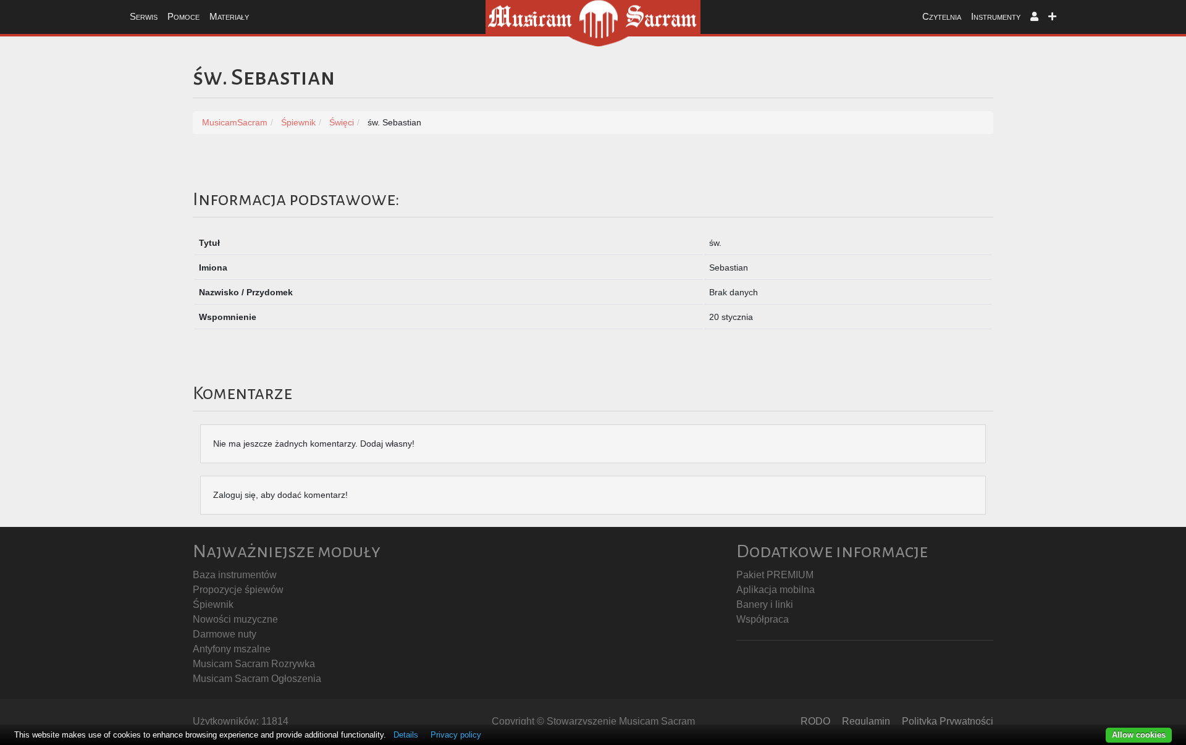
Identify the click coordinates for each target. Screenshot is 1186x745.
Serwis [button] (144, 16)
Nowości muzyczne (235, 619)
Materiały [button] (229, 16)
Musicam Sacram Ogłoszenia (257, 678)
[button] (1034, 17)
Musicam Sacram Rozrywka (254, 664)
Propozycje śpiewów (238, 589)
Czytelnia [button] (941, 16)
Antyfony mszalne (232, 649)
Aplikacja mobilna (775, 589)
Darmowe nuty (224, 634)
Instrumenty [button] (995, 16)
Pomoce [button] (183, 16)
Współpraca (762, 619)
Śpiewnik (213, 604)
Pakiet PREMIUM (775, 575)
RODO (815, 721)
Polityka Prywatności (947, 721)
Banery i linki (764, 604)
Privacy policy (456, 734)
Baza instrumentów (235, 575)
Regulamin (866, 721)
